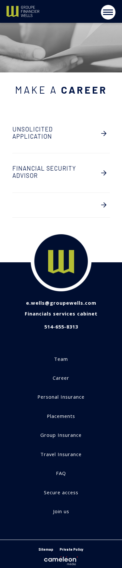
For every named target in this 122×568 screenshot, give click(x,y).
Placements (61, 416)
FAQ (61, 473)
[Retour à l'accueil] (61, 263)
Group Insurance (61, 435)
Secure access (61, 492)
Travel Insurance (61, 454)
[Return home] (39, 11)
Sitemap (45, 549)
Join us (61, 511)
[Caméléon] (61, 559)
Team (61, 359)
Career (61, 378)
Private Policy (72, 549)
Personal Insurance (61, 396)
